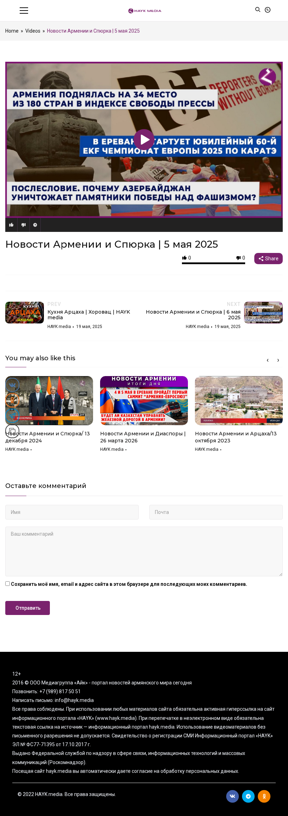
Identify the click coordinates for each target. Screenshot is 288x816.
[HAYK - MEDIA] (144, 10)
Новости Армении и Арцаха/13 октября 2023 (236, 437)
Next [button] (278, 360)
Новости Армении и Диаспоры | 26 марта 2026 (143, 437)
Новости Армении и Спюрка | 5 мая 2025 (111, 244)
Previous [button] (267, 360)
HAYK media (17, 449)
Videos (32, 31)
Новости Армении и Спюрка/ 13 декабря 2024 (47, 437)
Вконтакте (232, 796)
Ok (264, 796)
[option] (49, 416)
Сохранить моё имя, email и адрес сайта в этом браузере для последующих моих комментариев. (129, 584)
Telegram (248, 796)
